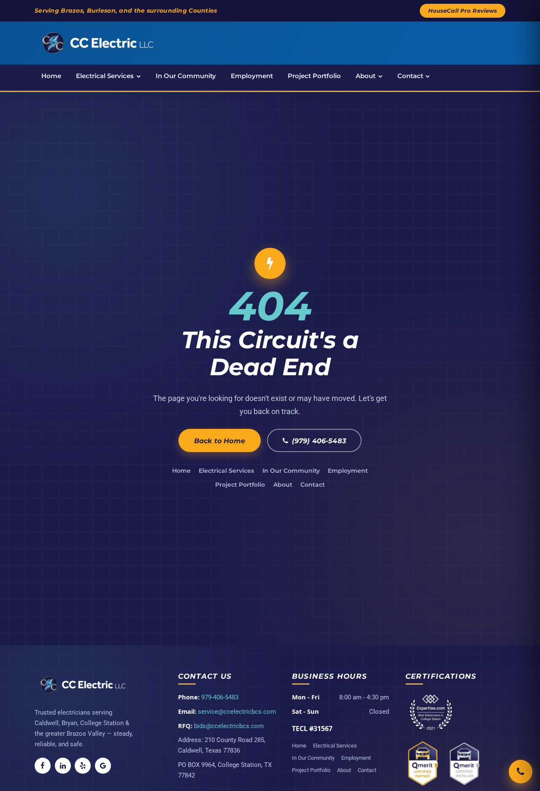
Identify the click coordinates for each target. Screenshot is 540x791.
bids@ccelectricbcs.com (229, 726)
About (365, 76)
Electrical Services (105, 76)
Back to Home (219, 440)
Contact (410, 76)
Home (51, 76)
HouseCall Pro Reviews (462, 10)
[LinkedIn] (63, 766)
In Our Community (186, 76)
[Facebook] (43, 766)
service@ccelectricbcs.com (237, 711)
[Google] (103, 766)
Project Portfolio (314, 76)
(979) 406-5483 (319, 440)
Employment (252, 76)
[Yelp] (83, 766)
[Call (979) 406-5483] (520, 771)
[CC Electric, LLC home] (98, 43)
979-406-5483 (219, 697)
